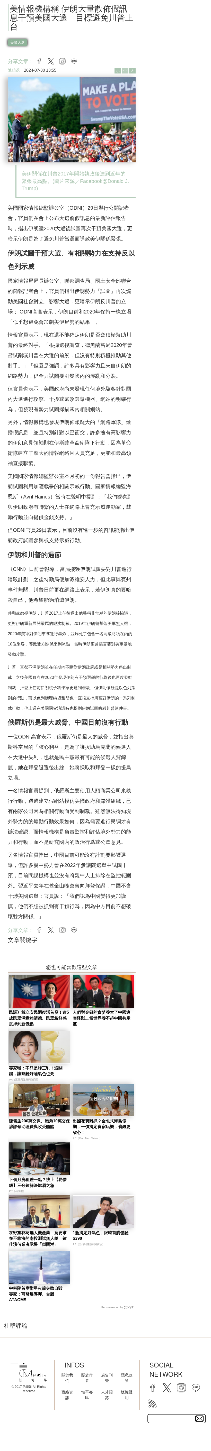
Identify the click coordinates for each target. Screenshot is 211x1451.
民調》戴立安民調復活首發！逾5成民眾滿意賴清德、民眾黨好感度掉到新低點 (39, 1018)
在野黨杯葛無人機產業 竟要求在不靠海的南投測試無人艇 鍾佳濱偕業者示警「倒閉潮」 (38, 1238)
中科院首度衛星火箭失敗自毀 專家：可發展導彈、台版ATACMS (38, 1294)
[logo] (28, 1372)
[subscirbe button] (199, 1419)
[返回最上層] (194, 1434)
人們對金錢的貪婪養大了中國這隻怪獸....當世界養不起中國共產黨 (101, 1018)
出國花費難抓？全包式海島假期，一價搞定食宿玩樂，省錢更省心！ (101, 1127)
